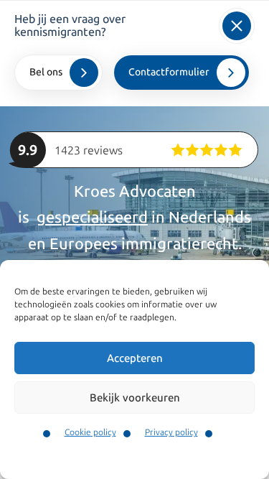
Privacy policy (171, 432)
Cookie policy (90, 432)
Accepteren (135, 358)
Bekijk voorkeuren (135, 397)
